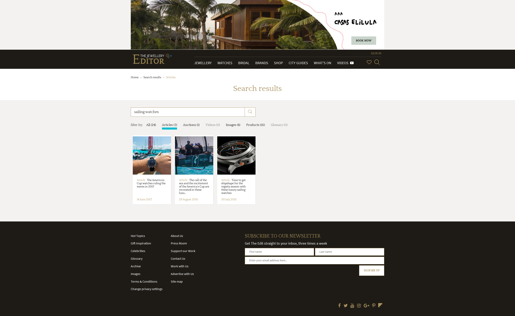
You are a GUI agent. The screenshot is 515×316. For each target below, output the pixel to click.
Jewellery (203, 63)
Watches (224, 63)
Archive (136, 266)
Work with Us (179, 266)
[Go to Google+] (366, 306)
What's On (322, 63)
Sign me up (372, 270)
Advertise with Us (182, 274)
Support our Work (183, 251)
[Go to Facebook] (339, 306)
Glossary (136, 258)
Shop (278, 63)
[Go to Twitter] (346, 306)
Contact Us (178, 258)
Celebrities (138, 251)
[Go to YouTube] (352, 306)
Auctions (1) (191, 125)
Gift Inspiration (141, 243)
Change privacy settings (147, 289)
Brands (261, 63)
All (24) (151, 125)
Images (135, 274)
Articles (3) (169, 125)
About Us (177, 236)
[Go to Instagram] (359, 306)
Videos (343, 63)
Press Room (179, 243)
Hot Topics (138, 236)
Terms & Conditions (144, 281)
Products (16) (255, 125)
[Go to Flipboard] (380, 305)
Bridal (243, 63)
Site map (177, 281)
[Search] (377, 62)
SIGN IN (376, 53)
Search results (152, 77)
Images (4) (233, 125)
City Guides (298, 63)
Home (135, 77)
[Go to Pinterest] (373, 306)
